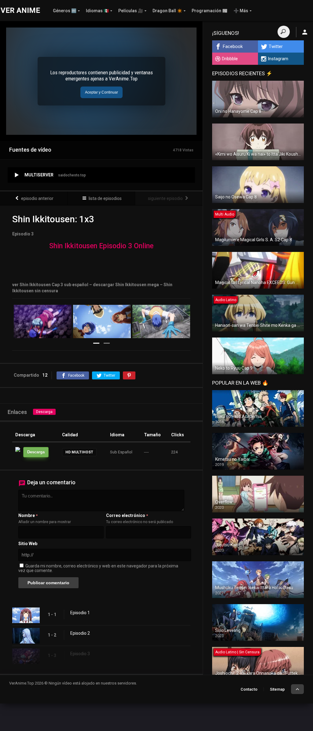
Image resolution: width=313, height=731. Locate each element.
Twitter (276, 46)
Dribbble (230, 58)
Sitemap (277, 689)
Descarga (44, 412)
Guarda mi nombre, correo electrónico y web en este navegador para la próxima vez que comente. (98, 568)
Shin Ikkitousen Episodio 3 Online (101, 246)
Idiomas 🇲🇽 (97, 10)
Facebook (233, 46)
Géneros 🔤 (64, 10)
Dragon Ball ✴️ (167, 10)
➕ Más (241, 10)
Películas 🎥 (130, 10)
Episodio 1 (80, 612)
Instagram (278, 58)
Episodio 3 (80, 653)
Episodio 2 (80, 633)
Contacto (249, 689)
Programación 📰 (209, 10)
